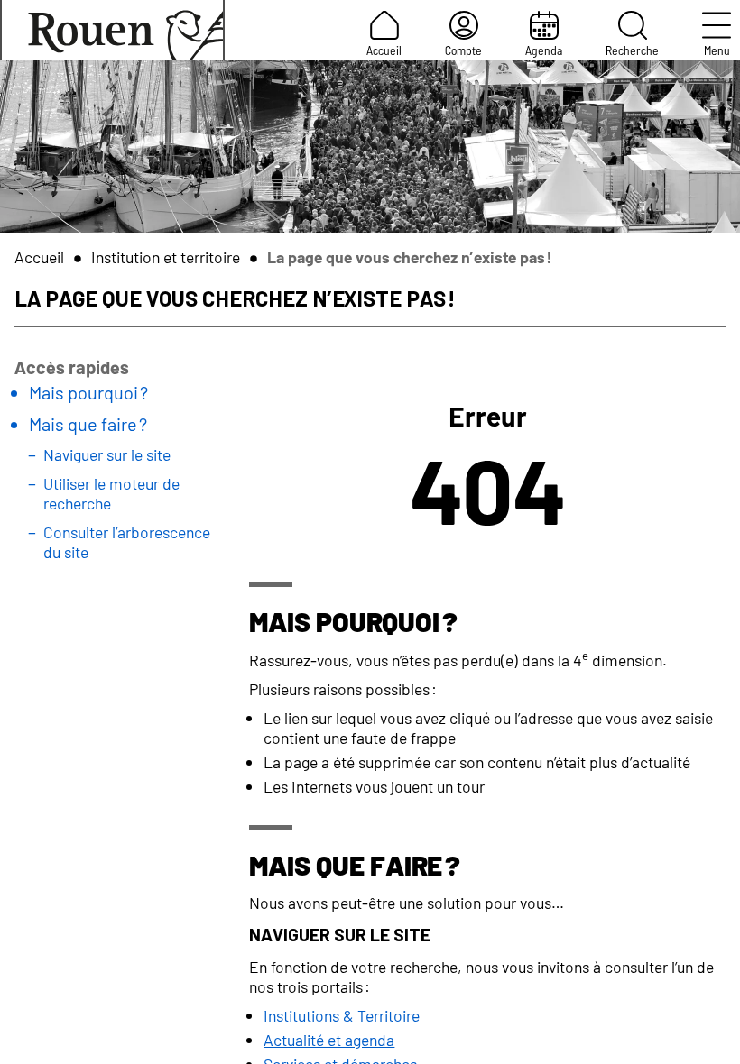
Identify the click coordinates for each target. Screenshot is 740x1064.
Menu (717, 50)
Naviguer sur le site (107, 454)
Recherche (632, 50)
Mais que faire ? (88, 424)
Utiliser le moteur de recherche (111, 493)
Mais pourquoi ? (88, 392)
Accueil (384, 50)
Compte (463, 50)
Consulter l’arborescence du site (126, 542)
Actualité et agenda (329, 1040)
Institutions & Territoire (342, 1015)
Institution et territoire (165, 257)
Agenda (543, 50)
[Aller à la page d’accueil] (112, 30)
